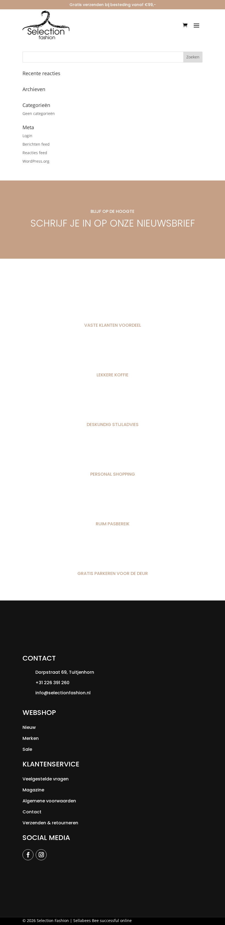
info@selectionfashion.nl (63, 693)
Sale (27, 749)
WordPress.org (35, 161)
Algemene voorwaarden (49, 801)
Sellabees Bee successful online (102, 920)
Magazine (33, 790)
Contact (31, 812)
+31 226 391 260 (52, 682)
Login (27, 135)
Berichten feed (36, 144)
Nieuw (29, 727)
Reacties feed (34, 152)
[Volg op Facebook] (27, 854)
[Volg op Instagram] (41, 854)
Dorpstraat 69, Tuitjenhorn (64, 672)
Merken (30, 738)
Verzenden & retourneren (50, 823)
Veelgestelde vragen (45, 779)
